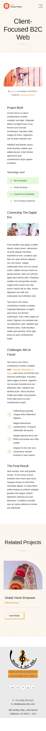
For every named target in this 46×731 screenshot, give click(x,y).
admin (12, 91)
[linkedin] (28, 688)
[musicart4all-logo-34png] (23, 650)
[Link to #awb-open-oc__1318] (40, 6)
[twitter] (13, 688)
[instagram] (18, 688)
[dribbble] (33, 688)
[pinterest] (23, 688)
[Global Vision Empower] (23, 562)
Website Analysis (12, 603)
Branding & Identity (28, 95)
